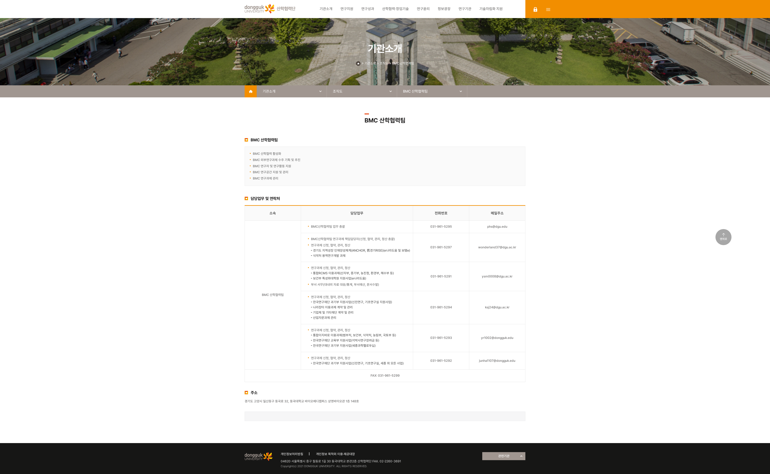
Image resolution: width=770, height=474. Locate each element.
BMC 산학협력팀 (403, 63)
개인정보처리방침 (292, 454)
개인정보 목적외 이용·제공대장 (335, 454)
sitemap (548, 9)
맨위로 (723, 239)
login (535, 9)
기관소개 (370, 63)
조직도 (384, 63)
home (251, 91)
